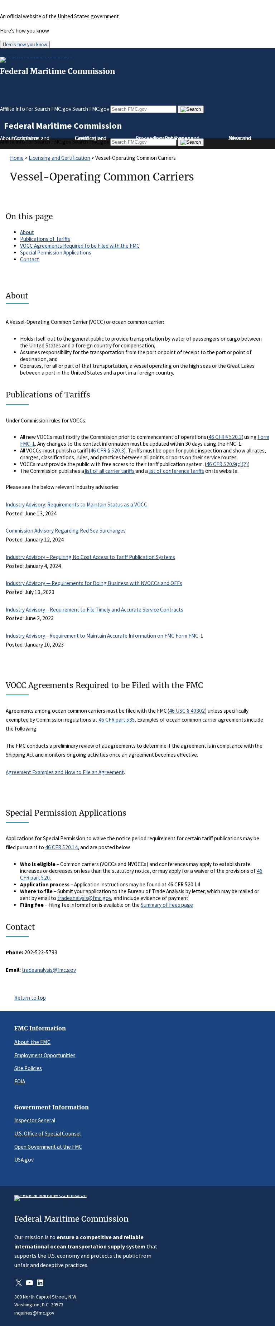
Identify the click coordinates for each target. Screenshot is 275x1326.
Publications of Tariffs (45, 239)
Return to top (30, 997)
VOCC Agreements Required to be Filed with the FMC (80, 245)
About (27, 232)
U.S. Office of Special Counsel (47, 1133)
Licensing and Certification (59, 157)
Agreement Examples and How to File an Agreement (65, 772)
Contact (29, 259)
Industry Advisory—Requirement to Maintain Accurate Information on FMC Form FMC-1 (104, 635)
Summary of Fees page (167, 904)
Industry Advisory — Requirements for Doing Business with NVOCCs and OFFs (94, 583)
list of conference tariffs (176, 470)
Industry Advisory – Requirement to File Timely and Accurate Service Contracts (94, 609)
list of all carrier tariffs (109, 470)
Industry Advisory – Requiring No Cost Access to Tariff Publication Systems (90, 557)
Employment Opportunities (45, 1055)
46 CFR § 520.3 (225, 437)
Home (17, 157)
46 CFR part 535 (116, 719)
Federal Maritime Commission (57, 71)
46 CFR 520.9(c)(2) (227, 464)
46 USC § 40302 (187, 710)
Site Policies (28, 1068)
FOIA (19, 1081)
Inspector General (34, 1120)
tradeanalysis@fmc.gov (84, 898)
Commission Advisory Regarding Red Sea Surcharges (66, 530)
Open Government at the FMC (48, 1146)
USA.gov (24, 1159)
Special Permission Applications (55, 252)
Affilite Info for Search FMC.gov (35, 108)
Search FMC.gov (90, 108)
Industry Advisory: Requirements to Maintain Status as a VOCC (76, 504)
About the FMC (32, 1041)
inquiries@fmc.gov (34, 1313)
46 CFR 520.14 (61, 847)
